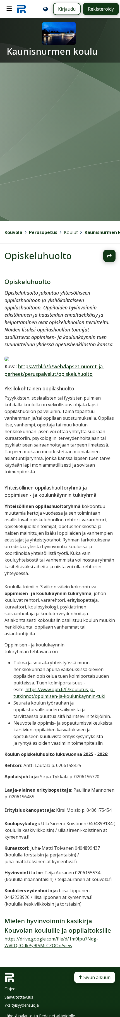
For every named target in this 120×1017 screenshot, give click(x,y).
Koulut (71, 232)
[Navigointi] (9, 9)
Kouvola (13, 232)
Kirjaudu (67, 9)
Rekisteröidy (101, 9)
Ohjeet (10, 988)
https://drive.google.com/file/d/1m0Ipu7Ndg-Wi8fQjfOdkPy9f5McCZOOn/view (51, 942)
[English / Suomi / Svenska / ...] (45, 9)
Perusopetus (43, 232)
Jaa (109, 256)
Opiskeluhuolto (38, 256)
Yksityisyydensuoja (21, 1005)
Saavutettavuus (18, 997)
